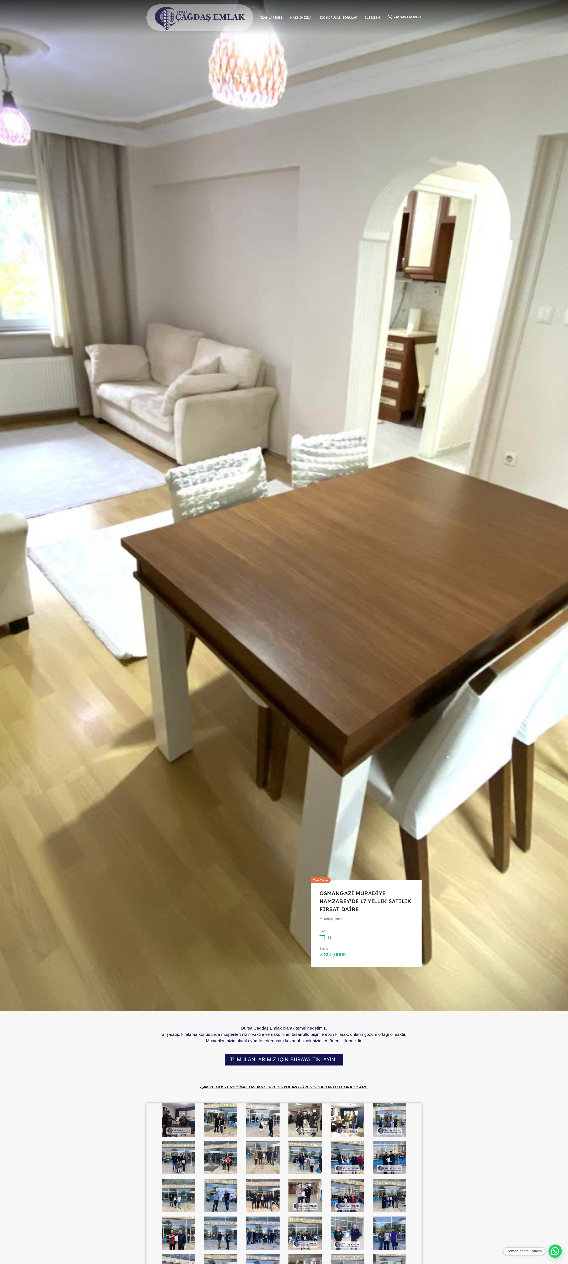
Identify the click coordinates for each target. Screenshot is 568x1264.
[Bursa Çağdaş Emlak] (199, 29)
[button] (555, 1251)
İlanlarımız (271, 18)
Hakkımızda (301, 18)
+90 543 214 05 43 (408, 17)
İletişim (372, 18)
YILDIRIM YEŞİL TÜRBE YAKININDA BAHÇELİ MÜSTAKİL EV (364, 901)
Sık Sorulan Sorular (338, 18)
